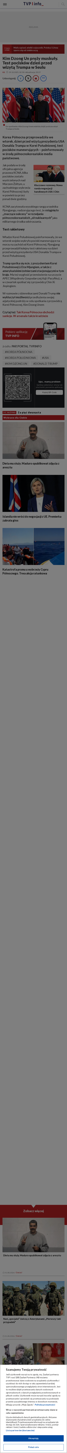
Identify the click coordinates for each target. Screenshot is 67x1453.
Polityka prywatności (45, 1404)
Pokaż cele (33, 1447)
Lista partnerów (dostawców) (20, 1430)
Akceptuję (33, 1438)
